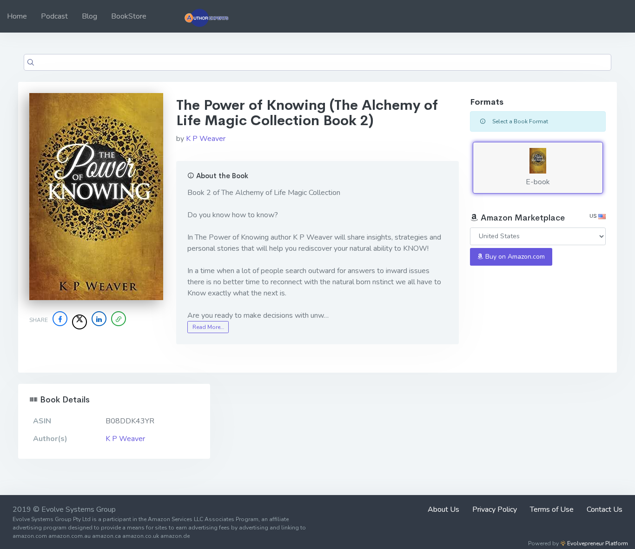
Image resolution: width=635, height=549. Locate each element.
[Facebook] (60, 318)
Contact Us (604, 509)
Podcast (54, 16)
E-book (538, 182)
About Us (443, 509)
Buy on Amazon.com (514, 256)
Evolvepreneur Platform (597, 543)
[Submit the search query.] (30, 62)
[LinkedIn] (99, 318)
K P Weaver (205, 139)
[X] (79, 322)
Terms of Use (552, 509)
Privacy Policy (494, 509)
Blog (89, 16)
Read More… (208, 327)
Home (17, 16)
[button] (118, 318)
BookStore (128, 16)
